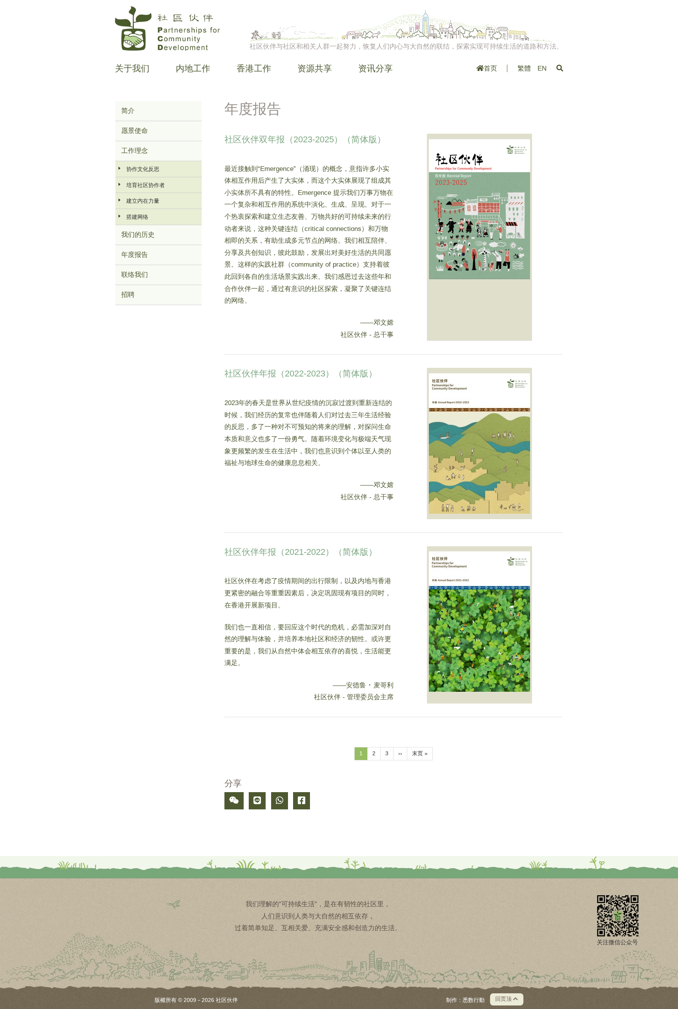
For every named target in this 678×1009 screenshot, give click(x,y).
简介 (128, 111)
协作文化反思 (142, 169)
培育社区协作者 (145, 185)
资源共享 (314, 69)
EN (542, 68)
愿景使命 (134, 131)
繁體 (524, 68)
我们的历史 (138, 234)
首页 (490, 68)
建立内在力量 (142, 201)
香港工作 (254, 69)
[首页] (167, 28)
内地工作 (193, 69)
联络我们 (134, 274)
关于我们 (132, 69)
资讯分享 (375, 69)
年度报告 (134, 254)
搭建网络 (137, 217)
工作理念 (134, 151)
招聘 (128, 294)
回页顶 (504, 999)
